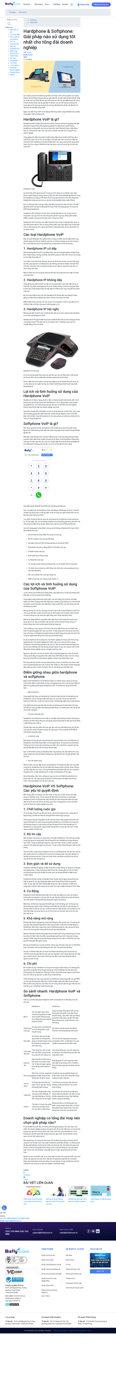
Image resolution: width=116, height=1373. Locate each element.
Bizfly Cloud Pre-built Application (49, 1280)
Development (14, 49)
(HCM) (22, 1218)
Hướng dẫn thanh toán (74, 1283)
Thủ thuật (13, 63)
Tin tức (68, 1264)
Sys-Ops (13, 58)
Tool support (14, 65)
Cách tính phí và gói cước (74, 1288)
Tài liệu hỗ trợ (70, 1278)
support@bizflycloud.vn (42, 1233)
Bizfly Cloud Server (48, 1255)
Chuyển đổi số (15, 72)
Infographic (14, 60)
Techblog (12, 12)
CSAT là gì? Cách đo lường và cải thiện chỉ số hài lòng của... (32, 1201)
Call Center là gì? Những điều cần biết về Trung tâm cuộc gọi (55, 1201)
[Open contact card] (4, 1208)
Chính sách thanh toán (74, 1274)
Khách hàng (70, 1260)
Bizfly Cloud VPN (47, 1285)
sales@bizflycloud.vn (68, 1233)
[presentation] (104, 1195)
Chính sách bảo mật (73, 1269)
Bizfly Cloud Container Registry (49, 1291)
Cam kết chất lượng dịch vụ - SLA (80, 1330)
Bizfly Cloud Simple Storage (51, 1274)
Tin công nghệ (15, 34)
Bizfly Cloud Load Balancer (51, 1269)
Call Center (23, 12)
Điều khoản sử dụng (60, 1330)
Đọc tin (100, 1271)
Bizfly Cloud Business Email (51, 1264)
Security (13, 46)
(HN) (7, 1218)
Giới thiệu (69, 1255)
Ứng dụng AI (14, 44)
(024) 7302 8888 (12, 1231)
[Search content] (9, 24)
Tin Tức (12, 41)
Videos (12, 75)
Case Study (14, 56)
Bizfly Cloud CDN (47, 1260)
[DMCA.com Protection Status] (12, 1304)
